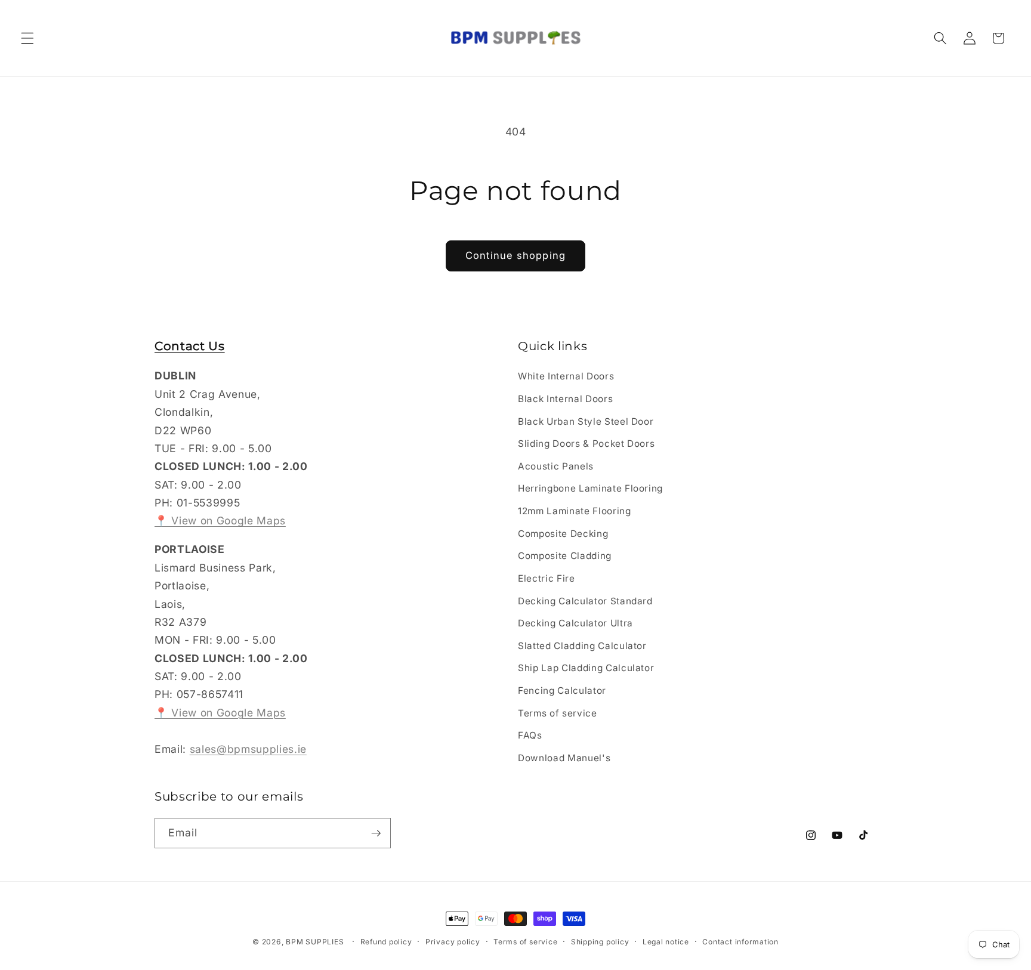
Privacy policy (452, 941)
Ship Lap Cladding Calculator (586, 668)
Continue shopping (515, 255)
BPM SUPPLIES (315, 941)
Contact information (740, 941)
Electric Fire (546, 578)
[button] (27, 38)
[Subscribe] (376, 833)
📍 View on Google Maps (220, 521)
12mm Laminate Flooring (574, 511)
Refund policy (386, 941)
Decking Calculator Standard (585, 601)
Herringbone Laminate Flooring (590, 489)
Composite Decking (563, 533)
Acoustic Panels (556, 466)
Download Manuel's (564, 758)
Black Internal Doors (565, 398)
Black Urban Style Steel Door (585, 421)
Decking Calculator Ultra (575, 623)
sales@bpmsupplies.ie (248, 749)
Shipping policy (600, 941)
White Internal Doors (566, 376)
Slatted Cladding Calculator (582, 645)
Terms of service (557, 713)
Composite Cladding (565, 556)
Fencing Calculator (562, 690)
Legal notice (666, 941)
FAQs (530, 735)
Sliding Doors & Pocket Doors (586, 444)
